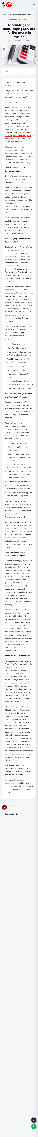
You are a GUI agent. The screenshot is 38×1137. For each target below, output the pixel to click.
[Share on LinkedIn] (11, 71)
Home (4, 14)
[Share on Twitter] (21, 71)
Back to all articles (11, 814)
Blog (9, 14)
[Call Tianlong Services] (33, 1120)
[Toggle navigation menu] (34, 5)
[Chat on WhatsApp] (33, 1126)
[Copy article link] (26, 71)
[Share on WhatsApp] (16, 71)
